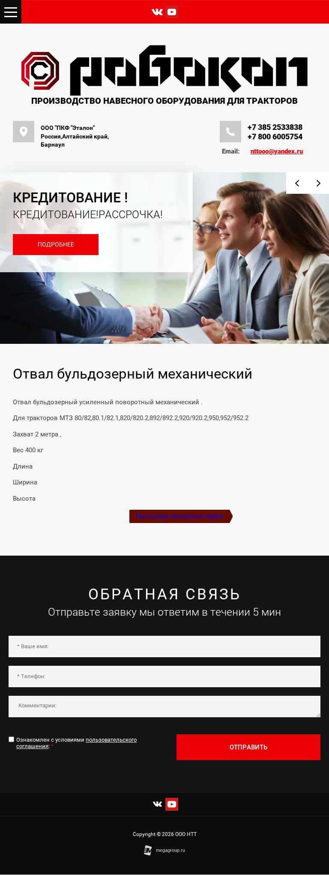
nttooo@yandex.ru (277, 151)
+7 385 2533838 (275, 127)
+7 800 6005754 (275, 136)
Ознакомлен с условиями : (76, 743)
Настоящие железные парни (179, 516)
